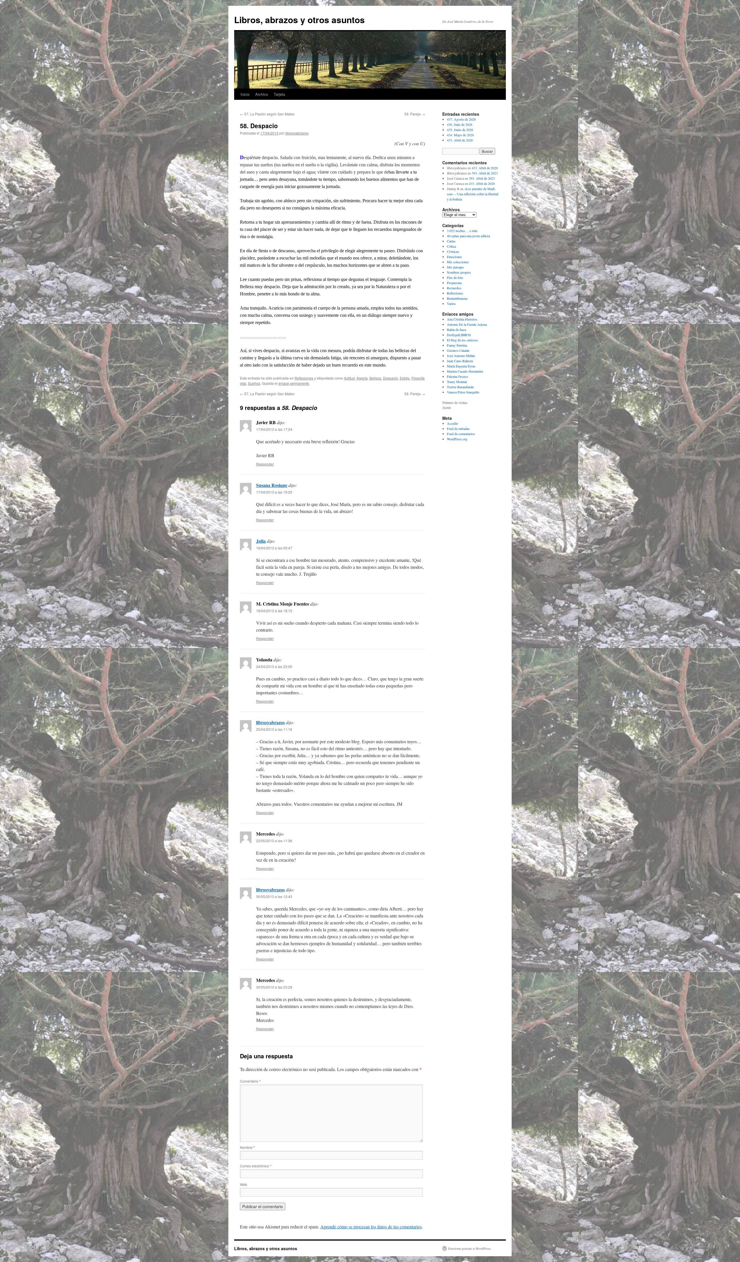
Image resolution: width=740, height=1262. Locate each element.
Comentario (250, 1081)
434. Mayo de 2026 (460, 135)
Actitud (349, 378)
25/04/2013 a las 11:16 (274, 729)
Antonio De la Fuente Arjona (467, 324)
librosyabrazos (296, 132)
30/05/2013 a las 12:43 (274, 896)
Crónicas (453, 251)
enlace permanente (293, 383)
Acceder (452, 423)
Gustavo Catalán (458, 350)
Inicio (244, 94)
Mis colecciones (458, 262)
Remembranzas (457, 298)
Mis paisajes (455, 267)
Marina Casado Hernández (465, 371)
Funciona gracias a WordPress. (470, 1248)
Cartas (451, 241)
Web (243, 1184)
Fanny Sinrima (457, 345)
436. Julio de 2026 (459, 124)
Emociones (454, 256)
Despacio (390, 378)
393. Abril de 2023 (485, 173)
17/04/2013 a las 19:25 (274, 492)
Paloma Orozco (457, 376)
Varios (451, 303)
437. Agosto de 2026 (461, 119)
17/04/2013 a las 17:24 (274, 429)
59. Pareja (414, 113)
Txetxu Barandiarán (460, 387)
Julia (261, 541)
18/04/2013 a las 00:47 (274, 547)
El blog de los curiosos (462, 340)
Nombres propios (459, 272)
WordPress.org (457, 439)
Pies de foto (455, 277)
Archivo (261, 94)
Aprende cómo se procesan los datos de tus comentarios (371, 1227)
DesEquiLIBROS (459, 334)
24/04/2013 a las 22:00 (274, 666)
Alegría (362, 378)
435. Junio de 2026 (460, 129)
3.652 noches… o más (462, 230)
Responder (265, 463)
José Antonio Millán (461, 355)
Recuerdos (454, 288)
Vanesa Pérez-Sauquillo (463, 392)
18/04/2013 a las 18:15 (274, 610)
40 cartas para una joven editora (468, 235)
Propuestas (454, 282)
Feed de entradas (458, 428)
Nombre (247, 1147)
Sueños (254, 383)
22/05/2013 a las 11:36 (274, 840)
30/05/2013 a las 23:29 (274, 987)
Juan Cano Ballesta (460, 360)
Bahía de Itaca (456, 329)
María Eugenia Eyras (461, 366)
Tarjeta (279, 94)
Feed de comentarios (461, 433)
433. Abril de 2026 (460, 140)
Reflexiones (304, 378)
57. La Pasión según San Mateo (267, 113)
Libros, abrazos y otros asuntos (299, 19)
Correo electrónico (255, 1165)
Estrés (405, 378)
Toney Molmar (457, 381)
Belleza (375, 378)
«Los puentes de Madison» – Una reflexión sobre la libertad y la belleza (472, 193)
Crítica (451, 246)
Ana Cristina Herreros (462, 319)
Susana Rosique (271, 485)
